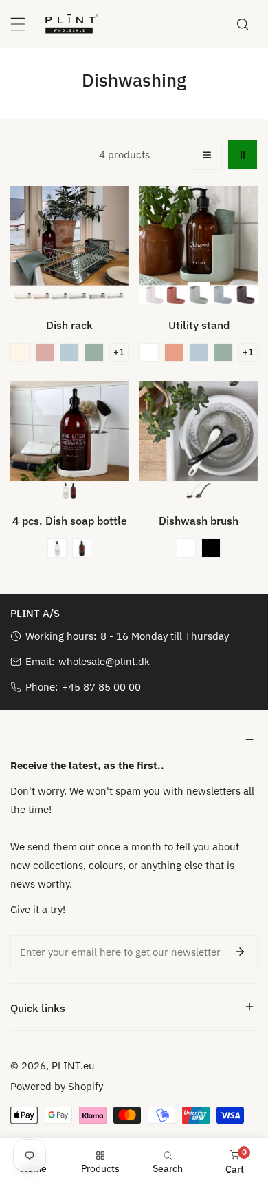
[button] (20, 352)
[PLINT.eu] (71, 23)
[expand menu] (18, 24)
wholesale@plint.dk (104, 661)
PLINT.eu (73, 1065)
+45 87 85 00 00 (101, 686)
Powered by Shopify (56, 1086)
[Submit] (239, 951)
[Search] (242, 24)
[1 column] (207, 155)
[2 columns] (242, 155)
